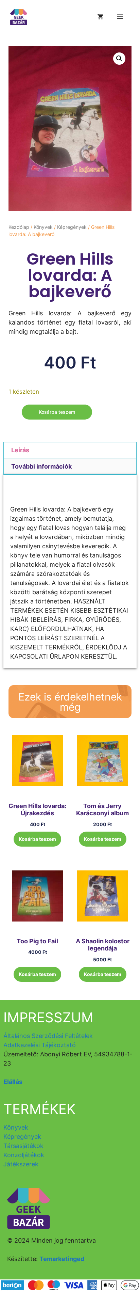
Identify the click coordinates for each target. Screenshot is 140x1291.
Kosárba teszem (57, 412)
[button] (119, 58)
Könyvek (43, 227)
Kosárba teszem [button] (37, 839)
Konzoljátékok (23, 1155)
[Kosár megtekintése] (100, 17)
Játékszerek (20, 1164)
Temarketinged (61, 1258)
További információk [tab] (41, 466)
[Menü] (120, 17)
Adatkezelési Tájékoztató (39, 1045)
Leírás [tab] (20, 450)
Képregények (72, 227)
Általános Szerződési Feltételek (48, 1035)
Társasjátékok (23, 1145)
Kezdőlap (18, 227)
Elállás (12, 1081)
